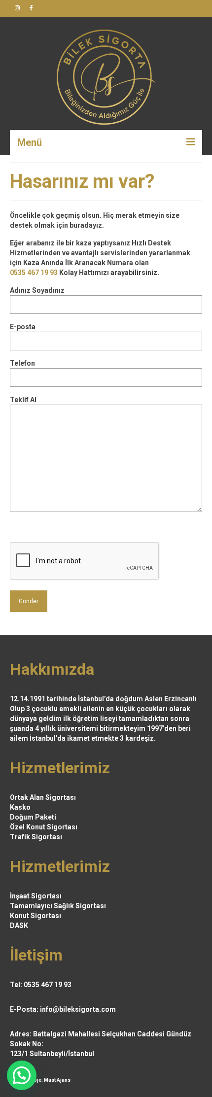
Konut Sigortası (35, 916)
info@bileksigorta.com (78, 1009)
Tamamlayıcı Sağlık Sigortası (58, 906)
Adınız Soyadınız (37, 290)
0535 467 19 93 (34, 272)
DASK (19, 925)
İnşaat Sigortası (36, 896)
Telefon (22, 363)
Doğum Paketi (33, 817)
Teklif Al (23, 400)
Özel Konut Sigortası (43, 827)
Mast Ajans (57, 1080)
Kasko (20, 807)
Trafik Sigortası (36, 837)
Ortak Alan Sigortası (43, 797)
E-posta (22, 327)
